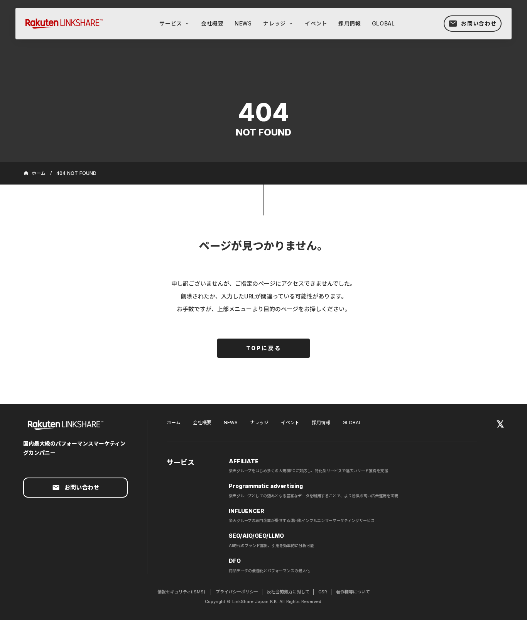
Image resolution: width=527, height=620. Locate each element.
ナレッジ (259, 422)
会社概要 (202, 422)
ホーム (174, 422)
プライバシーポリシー (237, 592)
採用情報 (321, 422)
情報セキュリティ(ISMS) (182, 592)
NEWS (231, 422)
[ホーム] (67, 23)
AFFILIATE (243, 461)
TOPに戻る (263, 348)
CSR (322, 592)
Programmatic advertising (266, 486)
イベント (290, 422)
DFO (235, 560)
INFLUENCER (246, 511)
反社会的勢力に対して (288, 592)
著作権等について (353, 592)
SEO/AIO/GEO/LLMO (256, 535)
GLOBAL (352, 422)
